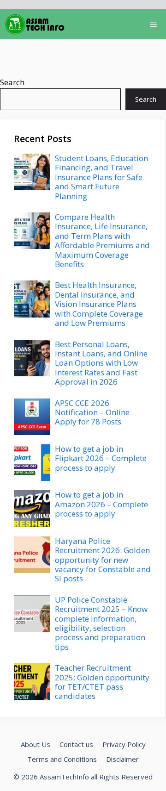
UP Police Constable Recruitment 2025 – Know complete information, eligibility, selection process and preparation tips (101, 623)
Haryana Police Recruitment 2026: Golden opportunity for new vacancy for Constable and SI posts (103, 560)
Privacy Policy (124, 744)
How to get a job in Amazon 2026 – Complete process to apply (101, 504)
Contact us (76, 744)
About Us (35, 744)
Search (12, 82)
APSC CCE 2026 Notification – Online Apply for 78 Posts (92, 412)
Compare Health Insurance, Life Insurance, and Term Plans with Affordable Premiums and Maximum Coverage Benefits (102, 240)
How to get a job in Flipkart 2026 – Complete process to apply (101, 458)
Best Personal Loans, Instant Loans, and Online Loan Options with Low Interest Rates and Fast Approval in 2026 (101, 363)
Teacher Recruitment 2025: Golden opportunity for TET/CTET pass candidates (102, 681)
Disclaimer (122, 759)
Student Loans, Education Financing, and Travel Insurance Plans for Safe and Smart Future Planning (101, 177)
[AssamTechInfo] (35, 24)
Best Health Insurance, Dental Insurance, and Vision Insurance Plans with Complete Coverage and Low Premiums (99, 304)
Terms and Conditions (62, 759)
